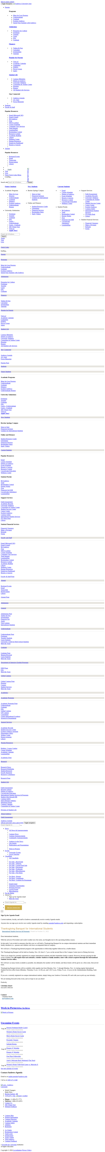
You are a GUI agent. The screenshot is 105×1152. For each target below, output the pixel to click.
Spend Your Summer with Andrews (24, 23)
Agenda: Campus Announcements (14, 1029)
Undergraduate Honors (8, 390)
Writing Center (5, 735)
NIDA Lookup (14, 123)
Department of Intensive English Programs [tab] (14, 662)
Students (7, 105)
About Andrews (6, 814)
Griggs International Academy (10, 716)
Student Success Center (92, 203)
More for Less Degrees (20, 15)
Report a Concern (15, 145)
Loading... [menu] (8, 177)
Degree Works (66, 216)
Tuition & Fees (18, 48)
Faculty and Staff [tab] (6, 538)
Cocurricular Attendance (66, 222)
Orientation (35, 208)
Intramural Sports (6, 802)
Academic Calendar (19, 63)
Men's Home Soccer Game (15, 1036)
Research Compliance (8, 774)
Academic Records (91, 196)
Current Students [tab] (6, 450)
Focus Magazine (18, 102)
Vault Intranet (13, 128)
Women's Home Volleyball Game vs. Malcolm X (22, 1064)
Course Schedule (14, 124)
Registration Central (15, 132)
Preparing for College (20, 31)
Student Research (6, 771)
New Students (32, 186)
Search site (4, 182)
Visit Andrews (9, 1139)
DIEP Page (4, 668)
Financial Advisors (38, 196)
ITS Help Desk (90, 214)
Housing (16, 86)
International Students (8, 625)
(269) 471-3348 (12, 1080)
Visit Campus (5, 623)
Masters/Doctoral (6, 655)
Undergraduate (18, 17)
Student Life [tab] (5, 329)
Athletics (8, 1125)
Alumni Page (13, 166)
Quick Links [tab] (5, 247)
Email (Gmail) (13, 117)
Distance (12, 201)
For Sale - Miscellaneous (17, 871)
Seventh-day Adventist (9, 1145)
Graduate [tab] (4, 647)
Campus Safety (90, 209)
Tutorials (16, 54)
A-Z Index (8, 1130)
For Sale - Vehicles (15, 863)
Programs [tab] (4, 259)
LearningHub (13, 130)
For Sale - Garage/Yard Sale (18, 865)
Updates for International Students (12, 431)
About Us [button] (8, 895)
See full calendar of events (9, 1068)
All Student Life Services (21, 90)
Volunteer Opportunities (17, 886)
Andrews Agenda (19, 98)
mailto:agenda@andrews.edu (17, 1076)
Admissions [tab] (4, 276)
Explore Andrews (19, 21)
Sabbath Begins (11, 1044)
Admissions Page (6, 614)
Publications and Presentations (19, 845)
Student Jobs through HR (9, 797)
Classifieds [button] (8, 856)
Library (11, 137)
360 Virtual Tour (14, 227)
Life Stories (13, 843)
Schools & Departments (8, 718)
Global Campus (6, 711)
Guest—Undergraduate (14, 222)
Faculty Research (6, 773)
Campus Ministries (19, 79)
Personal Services (14, 887)
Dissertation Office (7, 733)
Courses (3, 685)
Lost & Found (13, 889)
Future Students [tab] (6, 371)
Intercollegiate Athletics (8, 801)
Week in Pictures (14, 849)
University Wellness (19, 83)
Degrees (3, 683)
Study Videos (36, 214)
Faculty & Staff (10, 107)
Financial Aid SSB (68, 220)
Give (6, 173)
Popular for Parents (16, 58)
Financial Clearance (91, 223)
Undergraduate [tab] (5, 629)
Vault (63, 212)
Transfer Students (6, 638)
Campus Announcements (17, 836)
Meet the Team (5, 643)
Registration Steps (38, 212)
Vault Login (9, 1134)
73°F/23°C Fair (11, 1096)
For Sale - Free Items (16, 873)
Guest (15, 36)
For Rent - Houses (15, 876)
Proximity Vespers (12, 1040)
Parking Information (11, 1117)
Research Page (5, 778)
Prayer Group (17, 69)
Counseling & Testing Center (22, 84)
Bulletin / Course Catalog (9, 748)
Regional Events (14, 156)
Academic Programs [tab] (7, 698)
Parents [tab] (3, 254)
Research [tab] (4, 761)
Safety (15, 71)
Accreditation (17, 1150)
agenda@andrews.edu (56, 923)
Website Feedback (11, 1107)
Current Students (64, 186)
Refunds (88, 227)
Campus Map (9, 1115)
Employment (13, 884)
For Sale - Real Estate (16, 862)
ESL (14, 38)
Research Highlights (7, 769)
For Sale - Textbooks (16, 869)
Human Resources (15, 141)
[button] (20, 175)
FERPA (15, 67)
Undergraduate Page (7, 634)
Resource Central (14, 134)
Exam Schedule (67, 196)
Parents (7, 7)
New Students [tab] (5, 417)
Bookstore (8, 1127)
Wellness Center (14, 139)
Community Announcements (18, 838)
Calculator (16, 50)
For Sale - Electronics (16, 867)
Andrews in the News (16, 841)
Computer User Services (17, 126)
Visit (6, 171)
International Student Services (10, 516)
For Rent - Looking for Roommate (20, 880)
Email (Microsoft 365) (16, 115)
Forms (87, 229)
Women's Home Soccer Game (16, 1032)
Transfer (15, 34)
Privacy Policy (27, 1150)
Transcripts (12, 160)
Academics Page (6, 758)
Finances (12, 44)
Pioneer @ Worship (12, 1048)
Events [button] (7, 851)
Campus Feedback (11, 1141)
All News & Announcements (18, 830)
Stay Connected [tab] (6, 350)
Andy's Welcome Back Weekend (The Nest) (20, 1060)
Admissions (13, 27)
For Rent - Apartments (16, 878)
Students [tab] (3, 366)
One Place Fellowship (13, 1056)
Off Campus (5, 713)
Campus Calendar (6, 804)
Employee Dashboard (16, 143)
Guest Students (6, 640)
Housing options (6, 789)
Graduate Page (5, 653)
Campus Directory (11, 1119)
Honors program (6, 737)
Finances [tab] (4, 295)
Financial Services (38, 210)
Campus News (14, 834)
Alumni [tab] (3, 580)
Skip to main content (7, 2)
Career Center (89, 205)
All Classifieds (13, 858)
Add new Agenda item (13, 907)
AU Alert (16, 100)
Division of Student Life (9, 810)
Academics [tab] (4, 693)
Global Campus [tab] (6, 676)
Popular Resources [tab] (7, 743)
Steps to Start (36, 194)
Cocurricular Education (69, 201)
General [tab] (3, 608)
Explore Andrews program (9, 731)
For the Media (9, 893)
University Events (15, 852)
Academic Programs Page (9, 703)
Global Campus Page (8, 681)
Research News (6, 767)
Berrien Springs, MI (11, 1094)
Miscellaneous (13, 891)
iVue (10, 121)
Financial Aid (5, 619)
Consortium (4, 714)
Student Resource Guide (40, 206)
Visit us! (15, 62)
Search (4, 236)
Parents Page (13, 103)
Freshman (16, 33)
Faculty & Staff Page (16, 147)
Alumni (7, 148)
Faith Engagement (91, 194)
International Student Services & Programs (14, 795)
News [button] (7, 828)
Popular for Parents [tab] (7, 310)
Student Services (6, 687)
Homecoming (13, 162)
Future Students (10, 186)
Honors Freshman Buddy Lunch (16, 1028)
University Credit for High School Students (15, 642)
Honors (15, 88)
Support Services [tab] (6, 722)
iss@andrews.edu (7, 998)
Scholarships (17, 52)
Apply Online (9, 1137)
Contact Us (8, 1103)
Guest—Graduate (14, 225)
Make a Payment (90, 225)
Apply (9, 169)
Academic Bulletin (15, 135)
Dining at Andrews (19, 81)
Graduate (16, 19)
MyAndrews (13, 119)
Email (11, 158)
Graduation (16, 65)
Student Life (13, 75)
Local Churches (14, 854)
